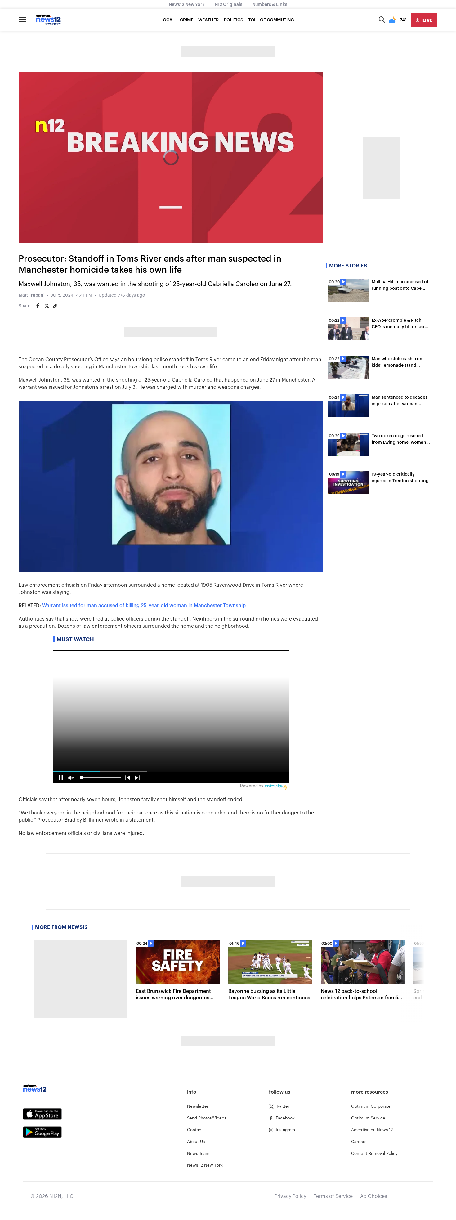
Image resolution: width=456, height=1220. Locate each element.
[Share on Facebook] (37, 305)
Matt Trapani (32, 295)
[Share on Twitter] (46, 305)
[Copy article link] (55, 305)
